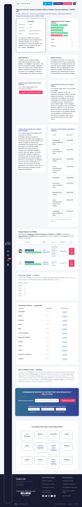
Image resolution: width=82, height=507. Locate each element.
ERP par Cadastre (48, 409)
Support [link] (70, 504)
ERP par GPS (61, 409)
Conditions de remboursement (47, 491)
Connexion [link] (58, 3)
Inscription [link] (68, 3)
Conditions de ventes (48, 484)
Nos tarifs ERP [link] (67, 496)
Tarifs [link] (49, 3)
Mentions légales (47, 480)
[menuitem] (18, 13)
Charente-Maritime (53, 236)
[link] (8, 251)
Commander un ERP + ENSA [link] (69, 491)
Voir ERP (65, 312)
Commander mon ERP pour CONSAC (31, 92)
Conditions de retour (48, 487)
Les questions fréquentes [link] (70, 487)
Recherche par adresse (25, 400)
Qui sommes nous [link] (60, 504)
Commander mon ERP (68, 400)
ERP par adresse (34, 409)
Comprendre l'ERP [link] (68, 480)
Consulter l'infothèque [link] (69, 484)
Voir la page (71, 251)
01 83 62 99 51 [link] (20, 485)
